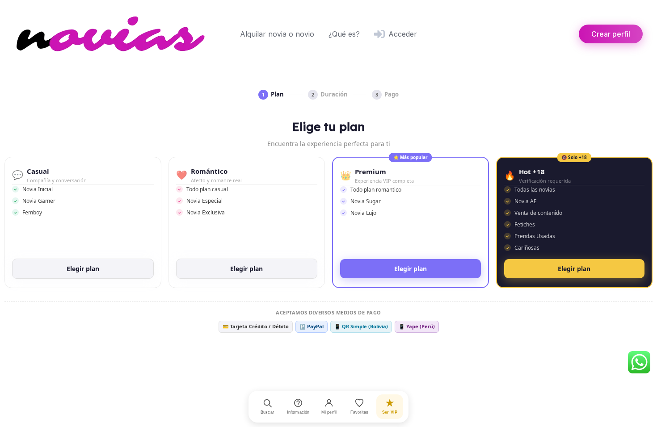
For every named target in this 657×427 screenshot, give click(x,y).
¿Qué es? (344, 33)
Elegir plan (83, 268)
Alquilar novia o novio (277, 33)
